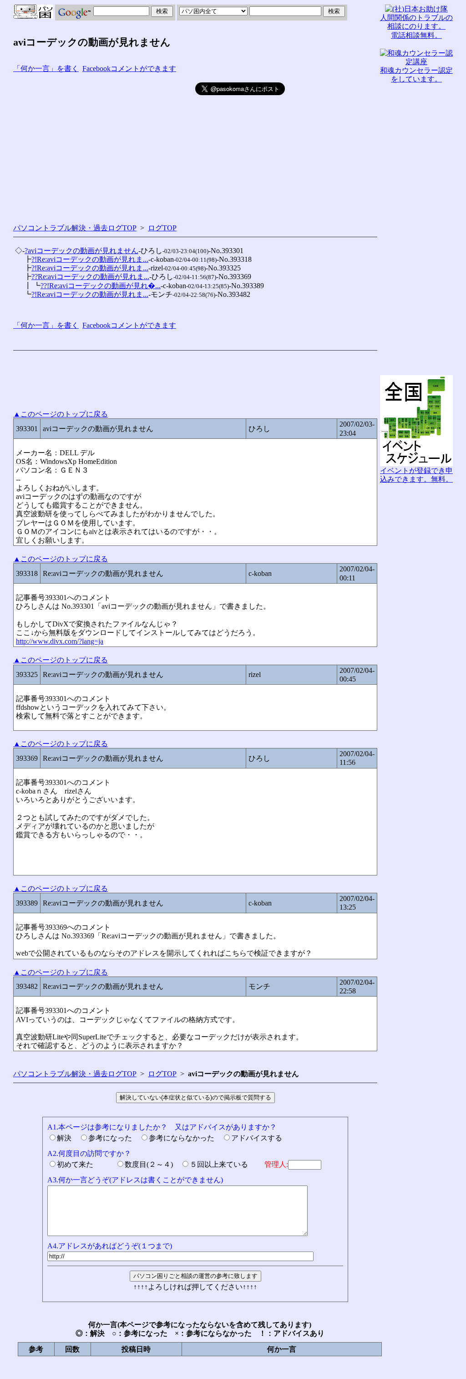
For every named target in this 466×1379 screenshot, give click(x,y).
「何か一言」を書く (46, 68)
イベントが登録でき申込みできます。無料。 (416, 475)
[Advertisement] (104, 146)
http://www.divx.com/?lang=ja (59, 641)
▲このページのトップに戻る (60, 414)
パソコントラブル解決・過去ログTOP (75, 228)
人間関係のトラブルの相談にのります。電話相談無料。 (416, 26)
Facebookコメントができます (129, 68)
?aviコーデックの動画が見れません (81, 250)
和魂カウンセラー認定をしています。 (416, 74)
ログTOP (162, 228)
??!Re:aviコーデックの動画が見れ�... (101, 286)
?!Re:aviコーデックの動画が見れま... (89, 259)
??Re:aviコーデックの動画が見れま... (90, 276)
